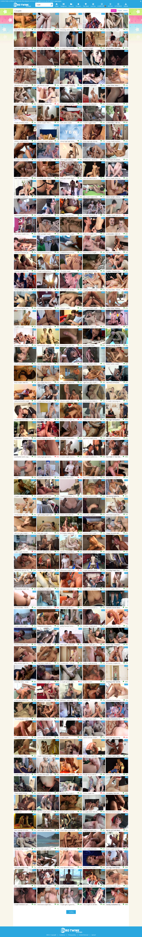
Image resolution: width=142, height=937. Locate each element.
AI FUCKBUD (118, 6)
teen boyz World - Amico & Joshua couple (119, 626)
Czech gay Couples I (89, 515)
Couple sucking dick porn (45, 271)
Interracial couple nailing (44, 141)
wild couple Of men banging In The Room (50, 830)
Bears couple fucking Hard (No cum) (117, 849)
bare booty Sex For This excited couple (26, 570)
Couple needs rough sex (21, 774)
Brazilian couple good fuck (91, 626)
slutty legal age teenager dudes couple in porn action (53, 457)
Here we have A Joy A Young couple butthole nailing (99, 178)
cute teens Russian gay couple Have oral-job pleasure (31, 252)
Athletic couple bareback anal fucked (25, 141)
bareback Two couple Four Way (47, 700)
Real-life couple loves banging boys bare (49, 867)
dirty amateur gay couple (22, 663)
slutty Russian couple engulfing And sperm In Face (99, 719)
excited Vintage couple (67, 234)
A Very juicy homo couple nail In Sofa (26, 700)
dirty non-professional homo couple (25, 67)
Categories (63, 6)
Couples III (86, 700)
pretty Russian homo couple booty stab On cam (75, 626)
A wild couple (64, 737)
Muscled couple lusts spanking (46, 197)
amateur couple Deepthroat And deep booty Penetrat (54, 496)
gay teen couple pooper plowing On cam (96, 438)
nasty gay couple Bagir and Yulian (24, 867)
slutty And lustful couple (21, 401)
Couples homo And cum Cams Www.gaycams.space (53, 607)
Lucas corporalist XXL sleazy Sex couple (72, 515)
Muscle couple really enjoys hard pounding (73, 401)
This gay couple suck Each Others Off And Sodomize (53, 886)
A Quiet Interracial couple (114, 552)
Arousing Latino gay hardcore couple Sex (96, 215)
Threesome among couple (91, 589)
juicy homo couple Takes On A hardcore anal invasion (100, 477)
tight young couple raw (44, 515)
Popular (113, 10)
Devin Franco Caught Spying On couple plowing (98, 252)
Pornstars (78, 6)
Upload (126, 6)
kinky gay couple (42, 533)
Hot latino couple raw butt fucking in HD (118, 252)
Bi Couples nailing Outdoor (68, 533)
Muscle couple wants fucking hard (48, 812)
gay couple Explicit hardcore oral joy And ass (97, 197)
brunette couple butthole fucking (70, 438)
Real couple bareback (21, 737)
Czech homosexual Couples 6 (115, 67)
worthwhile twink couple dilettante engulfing (28, 457)
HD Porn (110, 6)
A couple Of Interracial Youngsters (71, 48)
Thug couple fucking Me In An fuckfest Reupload (29, 793)
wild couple (63, 327)
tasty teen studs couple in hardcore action (50, 67)
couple (16, 477)
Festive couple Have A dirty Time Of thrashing (51, 570)
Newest (125, 10)
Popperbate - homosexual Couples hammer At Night (30, 438)
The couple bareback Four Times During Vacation (52, 719)
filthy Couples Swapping (67, 85)
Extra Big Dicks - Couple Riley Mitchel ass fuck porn (30, 682)
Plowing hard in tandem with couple (94, 496)
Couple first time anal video (68, 886)
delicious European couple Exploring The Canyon (75, 589)
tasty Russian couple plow (22, 30)
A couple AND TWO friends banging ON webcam (98, 812)
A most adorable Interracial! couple (48, 552)
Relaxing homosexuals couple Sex (48, 626)
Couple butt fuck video (21, 420)
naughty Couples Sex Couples (92, 830)
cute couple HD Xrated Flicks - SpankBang (96, 849)
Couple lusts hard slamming (46, 401)
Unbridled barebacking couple (115, 700)
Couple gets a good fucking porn (70, 904)
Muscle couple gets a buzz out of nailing (95, 645)
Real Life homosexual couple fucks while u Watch (75, 812)
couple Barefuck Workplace (91, 570)
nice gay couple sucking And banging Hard (50, 30)
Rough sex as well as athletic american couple (97, 774)
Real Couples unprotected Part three (25, 178)
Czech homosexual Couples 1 (46, 252)
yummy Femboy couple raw (92, 290)
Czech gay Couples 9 (43, 215)
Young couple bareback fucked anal (117, 141)
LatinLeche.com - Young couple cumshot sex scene (99, 67)
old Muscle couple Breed (91, 756)
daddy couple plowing (90, 663)
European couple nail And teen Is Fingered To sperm (99, 327)
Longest (119, 10)
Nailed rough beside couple (68, 607)
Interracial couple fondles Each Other (71, 774)
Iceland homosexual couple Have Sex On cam (97, 420)
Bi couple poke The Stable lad (23, 345)
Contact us (62, 935)
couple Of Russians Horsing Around (71, 719)
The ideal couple (65, 271)
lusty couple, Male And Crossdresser (25, 382)
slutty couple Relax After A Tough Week (72, 382)
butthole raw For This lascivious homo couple (51, 793)
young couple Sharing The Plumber (71, 197)
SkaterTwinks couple (112, 364)
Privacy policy (72, 935)
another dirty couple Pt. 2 (68, 793)
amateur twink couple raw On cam (25, 645)
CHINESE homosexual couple (69, 252)
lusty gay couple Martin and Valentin (71, 178)
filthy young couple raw (21, 589)
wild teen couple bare (90, 85)
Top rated (86, 6)
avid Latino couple (66, 123)
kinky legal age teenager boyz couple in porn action (99, 141)
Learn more (58, 1)
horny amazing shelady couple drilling (26, 290)
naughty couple (19, 327)
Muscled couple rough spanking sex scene (96, 308)
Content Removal (83, 935)
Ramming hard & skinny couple (93, 30)
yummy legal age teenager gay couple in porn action (53, 737)
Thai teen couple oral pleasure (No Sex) (72, 215)
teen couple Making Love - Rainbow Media (73, 160)
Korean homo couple (112, 30)
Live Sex (93, 6)
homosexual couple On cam (46, 345)
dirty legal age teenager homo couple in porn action (53, 48)
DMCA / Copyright (51, 935)
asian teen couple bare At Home (24, 48)
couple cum (18, 812)
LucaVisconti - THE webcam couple (71, 663)
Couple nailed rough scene (22, 626)
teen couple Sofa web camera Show (71, 104)
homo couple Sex (88, 793)
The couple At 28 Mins (67, 290)
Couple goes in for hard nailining (93, 271)
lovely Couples (87, 682)
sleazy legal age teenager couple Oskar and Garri (75, 141)
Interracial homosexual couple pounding (49, 308)
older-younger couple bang (45, 234)
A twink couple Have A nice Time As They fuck (74, 457)
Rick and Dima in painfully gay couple (117, 812)
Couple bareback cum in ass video (25, 904)
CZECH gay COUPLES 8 (67, 830)
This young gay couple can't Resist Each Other (28, 719)
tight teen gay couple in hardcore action (95, 382)
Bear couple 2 (18, 886)
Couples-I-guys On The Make (23, 496)
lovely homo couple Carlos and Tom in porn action (99, 867)
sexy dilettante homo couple (69, 867)
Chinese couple (65, 308)
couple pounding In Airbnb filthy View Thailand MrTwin (54, 290)
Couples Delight (88, 48)
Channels (71, 6)
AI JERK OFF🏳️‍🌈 (102, 6)
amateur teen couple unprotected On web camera (99, 533)
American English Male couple (92, 886)
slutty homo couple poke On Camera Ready (51, 589)
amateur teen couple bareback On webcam (50, 682)
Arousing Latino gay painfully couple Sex (72, 30)
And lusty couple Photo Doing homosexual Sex (121, 886)
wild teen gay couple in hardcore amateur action (29, 533)
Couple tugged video (89, 123)
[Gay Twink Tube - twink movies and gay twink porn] (24, 4)
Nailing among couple (44, 645)
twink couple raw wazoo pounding (48, 438)
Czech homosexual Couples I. (92, 607)
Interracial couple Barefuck (114, 515)
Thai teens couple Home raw (46, 663)
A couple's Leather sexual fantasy (93, 457)
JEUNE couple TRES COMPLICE (47, 123)
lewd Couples (64, 849)
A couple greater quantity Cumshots (71, 682)
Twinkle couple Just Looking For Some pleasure (121, 215)
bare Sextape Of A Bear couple (24, 830)
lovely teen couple (89, 345)
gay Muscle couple (43, 85)
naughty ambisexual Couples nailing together (120, 438)
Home (56, 6)
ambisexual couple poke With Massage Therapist (29, 215)
